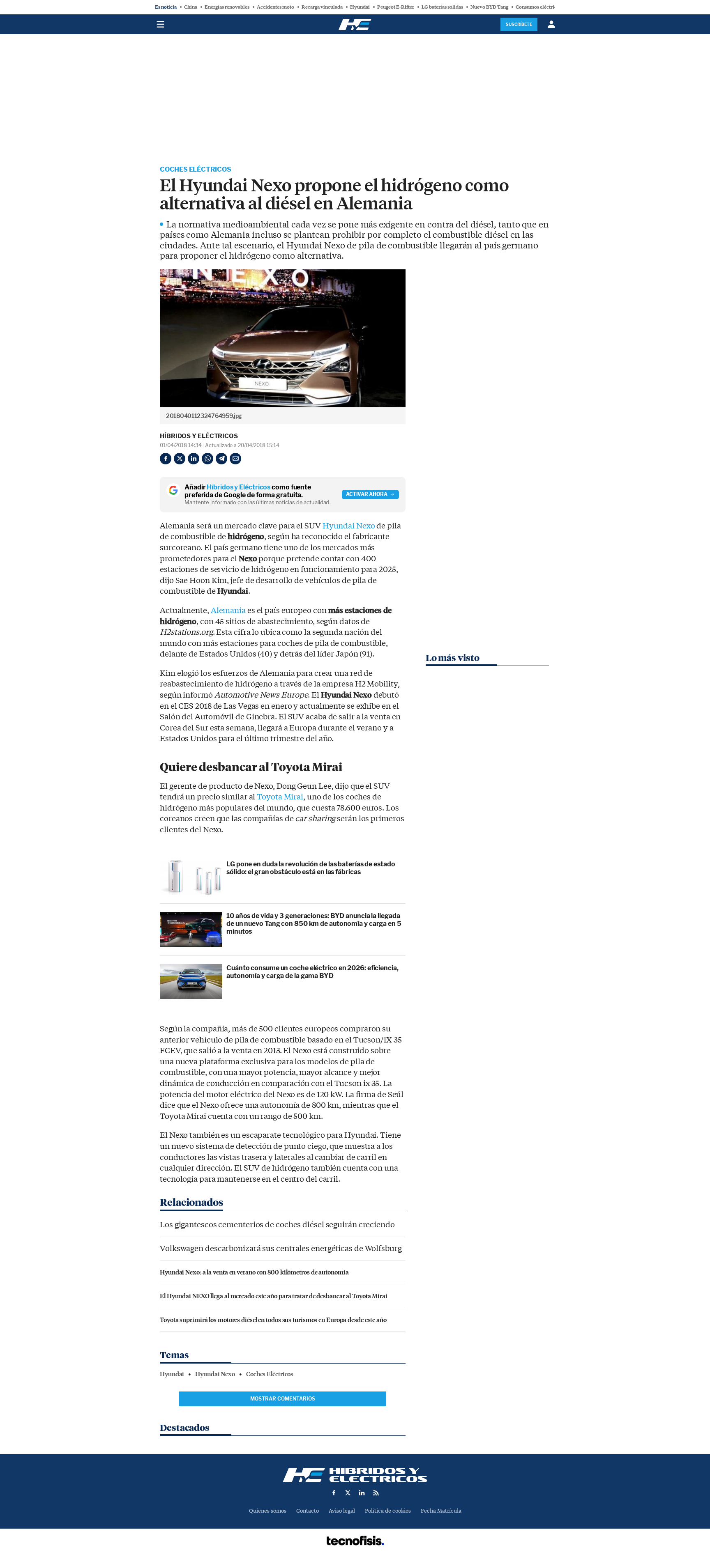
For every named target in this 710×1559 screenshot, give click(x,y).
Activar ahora (366, 494)
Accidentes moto (275, 7)
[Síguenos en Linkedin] (362, 1493)
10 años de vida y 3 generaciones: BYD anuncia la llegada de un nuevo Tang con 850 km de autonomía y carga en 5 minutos (313, 923)
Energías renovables (227, 7)
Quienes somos (267, 1511)
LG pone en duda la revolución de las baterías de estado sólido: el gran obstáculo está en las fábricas (310, 868)
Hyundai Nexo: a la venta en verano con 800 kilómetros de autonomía (254, 1271)
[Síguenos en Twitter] (348, 1493)
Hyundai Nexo (349, 525)
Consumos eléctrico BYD (543, 7)
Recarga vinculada (322, 7)
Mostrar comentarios (282, 1399)
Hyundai (360, 7)
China (190, 7)
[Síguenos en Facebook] (334, 1493)
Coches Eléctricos (195, 169)
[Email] (235, 458)
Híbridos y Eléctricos (199, 436)
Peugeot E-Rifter (395, 7)
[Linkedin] (193, 458)
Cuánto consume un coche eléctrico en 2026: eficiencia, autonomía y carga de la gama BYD (312, 972)
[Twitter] (179, 458)
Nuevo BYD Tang (489, 7)
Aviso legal (342, 1511)
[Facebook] (165, 458)
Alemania (228, 610)
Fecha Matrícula (441, 1511)
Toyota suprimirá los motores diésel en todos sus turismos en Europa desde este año (273, 1319)
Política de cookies (388, 1511)
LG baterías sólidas (442, 7)
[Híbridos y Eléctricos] (355, 1475)
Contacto (307, 1511)
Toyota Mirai (280, 796)
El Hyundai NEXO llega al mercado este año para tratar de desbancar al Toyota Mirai (273, 1295)
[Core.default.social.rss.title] (376, 1493)
